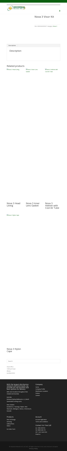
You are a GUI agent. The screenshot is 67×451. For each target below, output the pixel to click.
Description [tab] (12, 45)
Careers (38, 395)
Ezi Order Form (11, 429)
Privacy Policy (33, 448)
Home (37, 387)
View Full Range (11, 419)
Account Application (41, 419)
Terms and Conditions (42, 421)
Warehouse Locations (42, 391)
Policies (38, 393)
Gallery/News (10, 424)
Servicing (9, 421)
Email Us (38, 434)
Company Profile (40, 389)
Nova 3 (55, 26)
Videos (8, 426)
